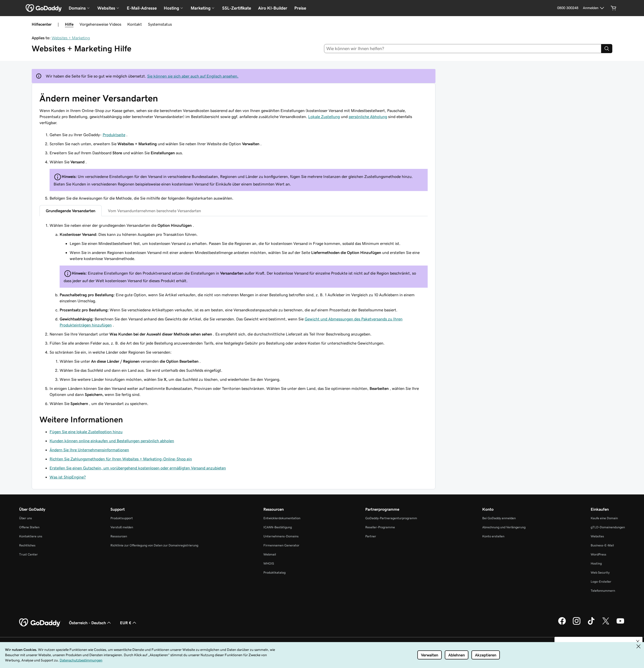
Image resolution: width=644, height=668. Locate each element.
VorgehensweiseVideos (100, 24)
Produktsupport (121, 518)
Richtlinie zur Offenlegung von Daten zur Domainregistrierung (154, 545)
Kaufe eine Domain (604, 518)
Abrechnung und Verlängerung (504, 527)
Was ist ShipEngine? (68, 477)
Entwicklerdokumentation (281, 518)
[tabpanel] (233, 314)
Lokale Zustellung (324, 117)
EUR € (125, 623)
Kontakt (134, 24)
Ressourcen (118, 536)
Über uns (25, 518)
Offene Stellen (29, 527)
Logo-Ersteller (601, 581)
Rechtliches (27, 545)
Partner (370, 536)
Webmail (269, 554)
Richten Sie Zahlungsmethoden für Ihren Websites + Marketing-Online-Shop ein (121, 459)
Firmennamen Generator (281, 545)
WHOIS (268, 563)
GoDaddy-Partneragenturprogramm (391, 518)
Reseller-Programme (380, 527)
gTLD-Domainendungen (608, 527)
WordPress (598, 554)
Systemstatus (160, 24)
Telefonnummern (603, 590)
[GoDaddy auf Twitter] (605, 624)
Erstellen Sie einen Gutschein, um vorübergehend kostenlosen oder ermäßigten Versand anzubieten (138, 468)
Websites (597, 536)
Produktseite (114, 135)
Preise (300, 8)
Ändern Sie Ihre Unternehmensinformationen (89, 450)
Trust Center (28, 554)
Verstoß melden (121, 527)
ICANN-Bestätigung (277, 527)
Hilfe (69, 24)
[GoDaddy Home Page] (40, 622)
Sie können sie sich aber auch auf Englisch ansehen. (192, 76)
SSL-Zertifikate (236, 8)
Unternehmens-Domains (281, 536)
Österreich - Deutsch (87, 623)
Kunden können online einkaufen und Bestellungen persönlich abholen (112, 441)
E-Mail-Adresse (142, 8)
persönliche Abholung (368, 117)
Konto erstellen (493, 536)
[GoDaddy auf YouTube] (620, 624)
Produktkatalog (274, 572)
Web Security (600, 572)
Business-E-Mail (602, 545)
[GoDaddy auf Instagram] (576, 624)
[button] (637, 641)
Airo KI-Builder (272, 8)
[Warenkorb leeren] (613, 8)
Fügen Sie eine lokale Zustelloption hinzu (86, 432)
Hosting (596, 563)
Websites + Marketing (71, 38)
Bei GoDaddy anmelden (499, 518)
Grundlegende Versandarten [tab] (70, 211)
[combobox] (462, 48)
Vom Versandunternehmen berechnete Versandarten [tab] (154, 211)
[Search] (606, 48)
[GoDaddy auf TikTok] (591, 624)
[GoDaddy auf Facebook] (562, 624)
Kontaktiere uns (30, 536)
